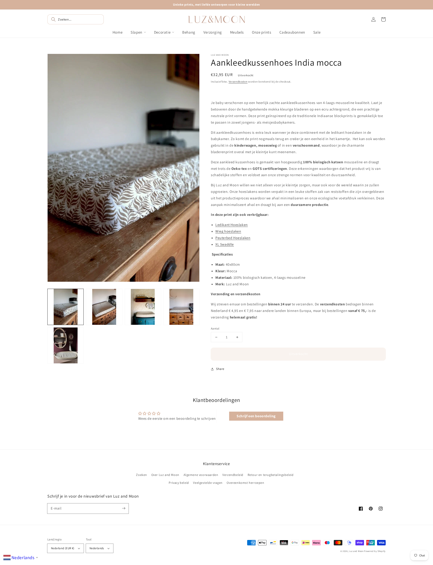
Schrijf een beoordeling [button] (256, 416)
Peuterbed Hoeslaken (232, 237)
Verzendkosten (238, 81)
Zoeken (141, 475)
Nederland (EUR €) (62, 548)
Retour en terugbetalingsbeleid (271, 475)
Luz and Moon (356, 551)
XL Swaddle (224, 244)
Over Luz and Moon (165, 475)
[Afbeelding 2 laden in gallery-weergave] (104, 307)
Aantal (215, 328)
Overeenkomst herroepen (245, 483)
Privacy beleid (179, 483)
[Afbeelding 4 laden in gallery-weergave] (181, 307)
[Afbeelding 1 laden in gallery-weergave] (65, 307)
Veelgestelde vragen (207, 483)
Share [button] (220, 369)
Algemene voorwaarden (201, 475)
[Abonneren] (124, 508)
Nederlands (97, 548)
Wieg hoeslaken (228, 231)
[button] (75, 19)
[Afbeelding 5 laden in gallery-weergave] (65, 345)
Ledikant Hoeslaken (231, 224)
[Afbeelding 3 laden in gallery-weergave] (143, 307)
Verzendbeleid (232, 475)
